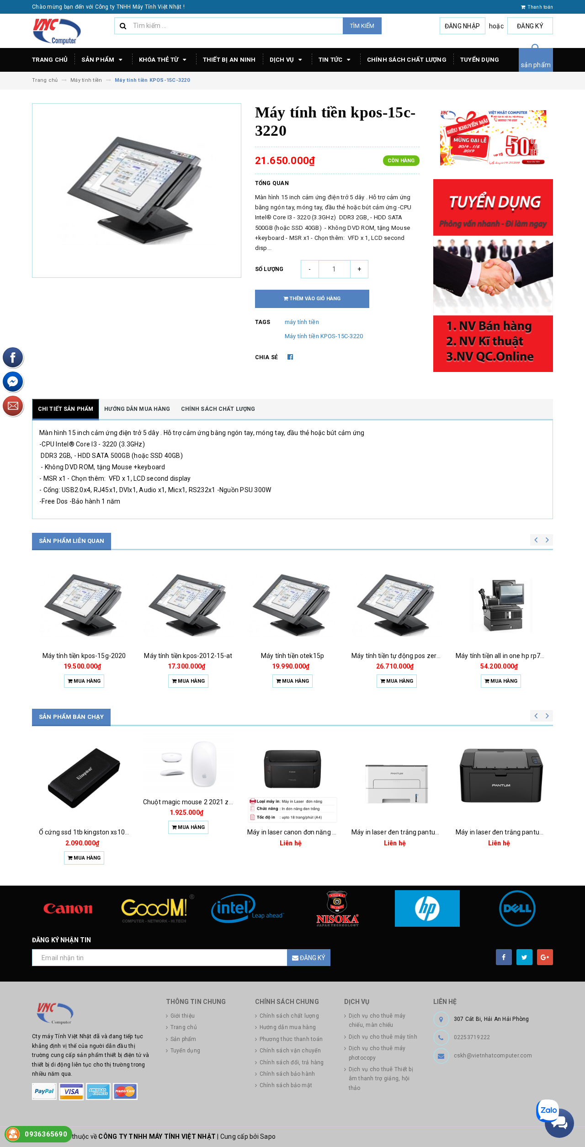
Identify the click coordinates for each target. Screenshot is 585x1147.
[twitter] (524, 957)
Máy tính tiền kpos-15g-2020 (84, 655)
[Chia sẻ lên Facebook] (290, 356)
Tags (263, 322)
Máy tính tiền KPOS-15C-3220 (324, 336)
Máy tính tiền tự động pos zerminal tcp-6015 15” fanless (433, 655)
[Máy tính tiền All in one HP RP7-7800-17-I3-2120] (501, 605)
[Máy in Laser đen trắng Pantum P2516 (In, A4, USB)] (501, 778)
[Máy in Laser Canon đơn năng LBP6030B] (292, 778)
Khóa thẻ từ (159, 59)
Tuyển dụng (480, 59)
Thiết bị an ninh (229, 59)
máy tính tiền (302, 322)
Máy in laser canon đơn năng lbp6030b (303, 832)
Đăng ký (530, 26)
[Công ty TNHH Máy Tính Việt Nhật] (92, 1013)
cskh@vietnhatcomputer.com (493, 1055)
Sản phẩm (98, 59)
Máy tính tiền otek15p (292, 655)
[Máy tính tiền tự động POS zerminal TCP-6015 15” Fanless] (396, 605)
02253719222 (472, 1037)
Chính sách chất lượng (407, 59)
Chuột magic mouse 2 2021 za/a (191, 802)
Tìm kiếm (362, 25)
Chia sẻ (266, 357)
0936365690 (46, 1134)
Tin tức (331, 59)
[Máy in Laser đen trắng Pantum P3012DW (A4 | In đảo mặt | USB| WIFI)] (396, 778)
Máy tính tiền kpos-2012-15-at (188, 655)
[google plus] (545, 957)
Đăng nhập (462, 26)
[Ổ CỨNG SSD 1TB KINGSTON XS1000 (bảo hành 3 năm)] (84, 778)
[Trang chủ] (69, 31)
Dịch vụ (283, 59)
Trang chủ (50, 59)
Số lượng (269, 269)
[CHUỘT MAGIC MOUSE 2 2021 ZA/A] (188, 763)
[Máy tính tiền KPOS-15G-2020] (84, 605)
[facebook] (504, 957)
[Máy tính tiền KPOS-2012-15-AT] (188, 605)
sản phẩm (536, 65)
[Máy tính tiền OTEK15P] (292, 605)
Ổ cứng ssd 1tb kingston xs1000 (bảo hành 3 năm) (112, 832)
